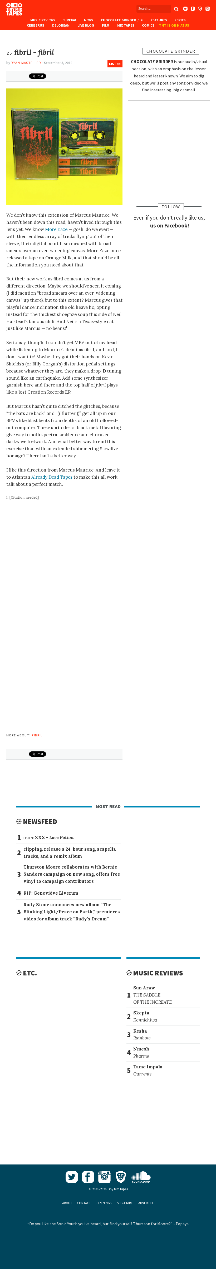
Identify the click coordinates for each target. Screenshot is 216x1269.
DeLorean (61, 25)
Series (180, 20)
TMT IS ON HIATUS (174, 25)
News (88, 20)
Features (159, 20)
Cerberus (35, 25)
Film (105, 25)
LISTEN (115, 64)
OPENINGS (103, 1203)
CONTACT (84, 1203)
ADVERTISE (146, 1203)
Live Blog (85, 25)
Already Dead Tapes (51, 477)
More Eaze (56, 229)
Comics (148, 25)
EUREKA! (69, 20)
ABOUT (67, 1203)
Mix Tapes (125, 25)
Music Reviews (42, 20)
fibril (37, 735)
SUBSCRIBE (125, 1203)
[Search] (176, 9)
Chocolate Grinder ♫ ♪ (122, 20)
